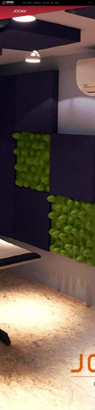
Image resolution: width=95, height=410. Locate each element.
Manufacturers (37, 2)
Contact (57, 2)
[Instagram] (92, 3)
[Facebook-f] (89, 3)
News (52, 2)
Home (24, 2)
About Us (29, 2)
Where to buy (45, 2)
